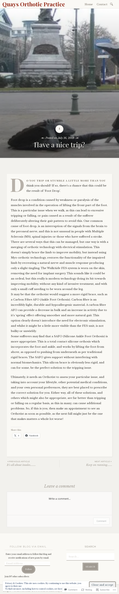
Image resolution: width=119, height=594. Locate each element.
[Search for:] (112, 4)
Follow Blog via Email (28, 546)
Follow (28, 569)
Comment (101, 521)
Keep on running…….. (99, 463)
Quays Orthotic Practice (33, 4)
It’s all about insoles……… (21, 463)
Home (89, 4)
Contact (102, 4)
